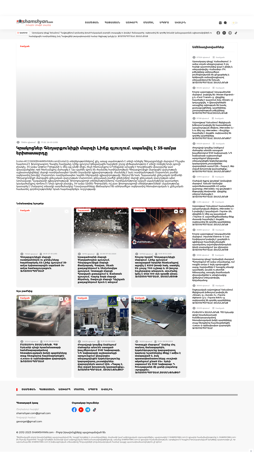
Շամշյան (25, 46)
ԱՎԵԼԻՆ (180, 22)
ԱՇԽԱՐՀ (131, 22)
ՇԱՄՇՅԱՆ (92, 22)
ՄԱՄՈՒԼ (148, 22)
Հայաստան (83, 210)
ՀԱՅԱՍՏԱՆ (112, 22)
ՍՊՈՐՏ (164, 22)
